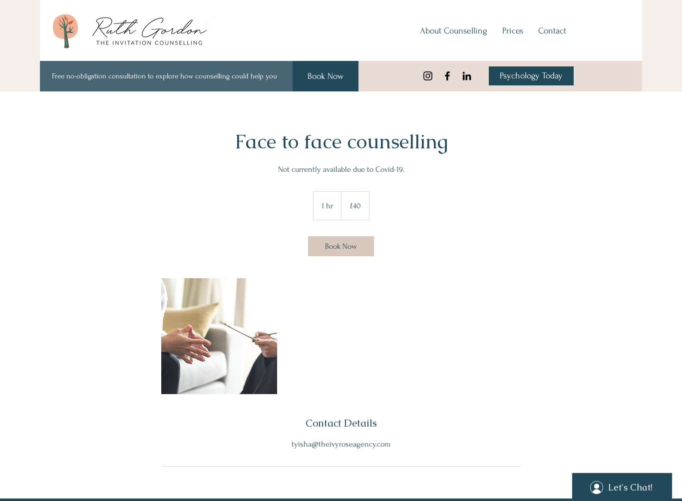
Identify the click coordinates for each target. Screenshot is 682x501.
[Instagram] (428, 76)
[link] (341, 246)
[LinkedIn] (467, 76)
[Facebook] (447, 76)
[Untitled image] (219, 336)
